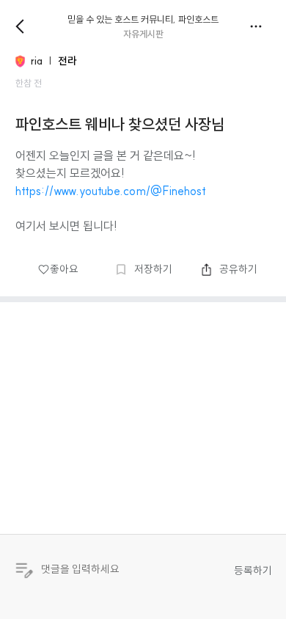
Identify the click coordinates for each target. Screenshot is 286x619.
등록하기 (253, 570)
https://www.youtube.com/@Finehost (110, 190)
